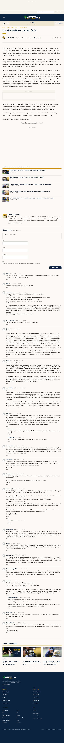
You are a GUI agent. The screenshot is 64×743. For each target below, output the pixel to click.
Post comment (55, 267)
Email (4, 247)
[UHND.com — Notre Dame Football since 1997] (32, 17)
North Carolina (6, 720)
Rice (3, 712)
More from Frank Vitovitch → (15, 223)
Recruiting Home (37, 691)
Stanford (4, 722)
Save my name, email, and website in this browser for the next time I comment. (21, 263)
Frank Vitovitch (10, 37)
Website (4, 254)
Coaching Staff (6, 700)
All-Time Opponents (38, 716)
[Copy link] (53, 38)
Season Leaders (6, 703)
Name (4, 240)
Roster (4, 697)
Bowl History (36, 713)
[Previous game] (9, 23)
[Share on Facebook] (58, 38)
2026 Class (36, 700)
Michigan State (6, 715)
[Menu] (3, 17)
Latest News (5, 691)
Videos (34, 710)
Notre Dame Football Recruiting (17, 27)
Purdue (4, 717)
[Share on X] (55, 38)
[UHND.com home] (9, 677)
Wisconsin (5, 710)
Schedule (4, 694)
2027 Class (36, 697)
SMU (18, 720)
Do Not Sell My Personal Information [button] (54, 729)
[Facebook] (60, 12)
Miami (18, 715)
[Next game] (55, 23)
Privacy (42, 729)
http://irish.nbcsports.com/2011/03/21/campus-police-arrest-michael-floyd (26, 480)
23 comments (36, 37)
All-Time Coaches (37, 718)
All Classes (35, 703)
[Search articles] (38, 12)
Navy (18, 712)
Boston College (21, 717)
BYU (18, 710)
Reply (7, 279)
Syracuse (19, 722)
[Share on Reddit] (60, 38)
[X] (58, 12)
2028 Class (36, 694)
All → (60, 166)
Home (3, 27)
